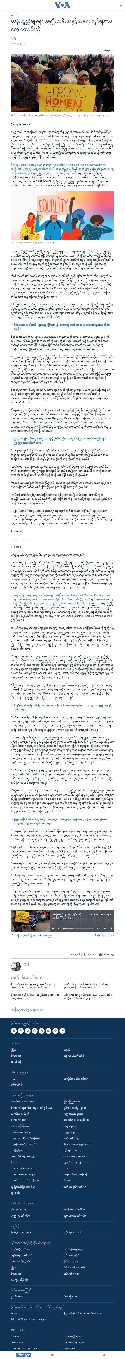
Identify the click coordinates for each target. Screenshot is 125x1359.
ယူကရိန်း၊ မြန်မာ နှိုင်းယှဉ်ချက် (25, 1180)
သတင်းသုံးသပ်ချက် (20, 1114)
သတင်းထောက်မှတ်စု (20, 1132)
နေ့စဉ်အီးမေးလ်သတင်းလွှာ (76, 1079)
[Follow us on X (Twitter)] (21, 1031)
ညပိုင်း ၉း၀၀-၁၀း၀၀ (73, 1232)
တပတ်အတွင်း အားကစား (22, 1168)
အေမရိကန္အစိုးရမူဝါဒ (73, 1336)
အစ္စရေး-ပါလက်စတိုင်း (74, 1056)
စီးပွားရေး (15, 1162)
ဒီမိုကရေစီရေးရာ (19, 1120)
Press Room (17, 1342)
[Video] (52, 1355)
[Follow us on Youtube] (28, 1031)
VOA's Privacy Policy (74, 1342)
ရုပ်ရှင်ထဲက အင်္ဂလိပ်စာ (74, 1209)
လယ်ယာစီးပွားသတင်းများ (23, 1174)
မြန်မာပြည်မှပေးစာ (72, 1101)
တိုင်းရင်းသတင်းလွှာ (73, 1150)
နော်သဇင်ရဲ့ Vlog (71, 1274)
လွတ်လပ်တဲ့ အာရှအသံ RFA (24, 1348)
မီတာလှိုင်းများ (70, 1296)
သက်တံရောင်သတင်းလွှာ (75, 1187)
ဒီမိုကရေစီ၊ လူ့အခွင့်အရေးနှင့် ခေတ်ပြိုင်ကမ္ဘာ (31, 1108)
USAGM (15, 1336)
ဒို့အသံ (67, 1180)
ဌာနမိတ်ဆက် (17, 1296)
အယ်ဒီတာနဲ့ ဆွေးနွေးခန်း (22, 1101)
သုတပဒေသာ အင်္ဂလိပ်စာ (75, 1216)
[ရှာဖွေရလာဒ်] (104, 1355)
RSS (13, 1079)
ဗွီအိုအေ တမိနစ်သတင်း (74, 1267)
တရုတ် (67, 1050)
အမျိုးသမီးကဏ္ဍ (71, 1138)
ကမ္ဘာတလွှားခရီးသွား (73, 1114)
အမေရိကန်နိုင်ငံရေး (20, 1126)
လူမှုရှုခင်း (15, 1193)
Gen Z (67, 1168)
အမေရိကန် (16, 1062)
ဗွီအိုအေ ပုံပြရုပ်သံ (72, 1261)
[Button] (109, 50)
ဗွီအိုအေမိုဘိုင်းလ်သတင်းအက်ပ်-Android (82, 1313)
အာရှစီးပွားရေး (70, 1126)
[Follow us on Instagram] (35, 1031)
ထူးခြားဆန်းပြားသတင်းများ (23, 1187)
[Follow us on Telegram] (42, 1031)
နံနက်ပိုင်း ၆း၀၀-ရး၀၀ (21, 1232)
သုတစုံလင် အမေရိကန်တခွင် (77, 1162)
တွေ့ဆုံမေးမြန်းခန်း (19, 1280)
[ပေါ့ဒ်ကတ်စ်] (55, 1031)
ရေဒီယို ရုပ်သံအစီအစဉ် (21, 1255)
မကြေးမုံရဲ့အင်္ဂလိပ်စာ (20, 1216)
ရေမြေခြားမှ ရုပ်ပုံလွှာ (73, 1249)
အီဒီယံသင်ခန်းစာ (19, 1209)
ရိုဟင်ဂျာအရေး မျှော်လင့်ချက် (77, 1144)
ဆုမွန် (13, 37)
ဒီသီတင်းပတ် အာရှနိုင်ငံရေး (76, 1120)
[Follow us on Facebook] (14, 1031)
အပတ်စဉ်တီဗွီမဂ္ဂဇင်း (20, 1261)
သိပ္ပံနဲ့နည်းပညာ (18, 1150)
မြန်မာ (14, 13)
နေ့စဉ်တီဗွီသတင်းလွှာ (20, 1249)
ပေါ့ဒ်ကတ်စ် (16, 1085)
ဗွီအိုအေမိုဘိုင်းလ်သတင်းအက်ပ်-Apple (28, 1319)
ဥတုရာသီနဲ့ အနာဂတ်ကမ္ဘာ (22, 1156)
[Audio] (78, 1355)
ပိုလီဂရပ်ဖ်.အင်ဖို (71, 1255)
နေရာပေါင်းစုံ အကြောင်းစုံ (75, 1174)
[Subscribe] (62, 1031)
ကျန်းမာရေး (69, 1132)
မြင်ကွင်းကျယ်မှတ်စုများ (75, 1108)
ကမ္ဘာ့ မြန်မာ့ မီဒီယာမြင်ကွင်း (23, 1144)
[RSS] (48, 1031)
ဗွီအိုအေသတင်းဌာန (65, 918)
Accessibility (69, 1348)
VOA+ (14, 1313)
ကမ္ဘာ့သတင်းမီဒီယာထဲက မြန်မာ (25, 1138)
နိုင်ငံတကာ (16, 1056)
